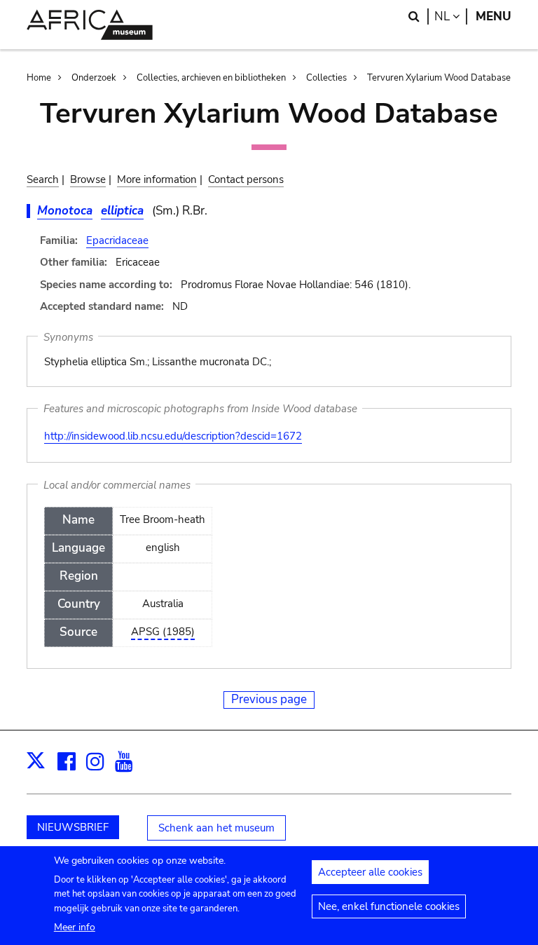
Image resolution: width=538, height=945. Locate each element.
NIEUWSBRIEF (73, 827)
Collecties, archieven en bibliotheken (211, 78)
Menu (493, 16)
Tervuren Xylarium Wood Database (439, 78)
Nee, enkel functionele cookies (389, 906)
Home (39, 78)
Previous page (269, 699)
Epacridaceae (117, 240)
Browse (88, 179)
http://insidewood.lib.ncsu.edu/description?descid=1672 (173, 436)
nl (450, 16)
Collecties (326, 78)
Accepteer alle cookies (370, 872)
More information (157, 179)
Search (43, 179)
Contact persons (246, 179)
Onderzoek (93, 78)
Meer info (74, 927)
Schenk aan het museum (216, 828)
